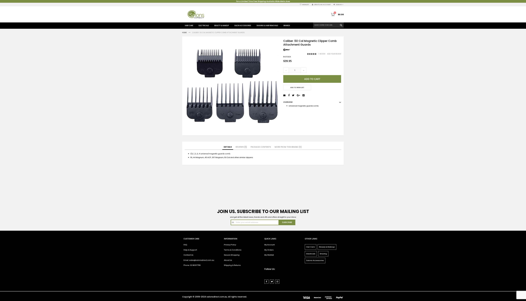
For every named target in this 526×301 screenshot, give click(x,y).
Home (184, 32)
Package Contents (261, 147)
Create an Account (322, 5)
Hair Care (310, 247)
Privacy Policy (230, 244)
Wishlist (305, 5)
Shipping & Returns (232, 265)
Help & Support (190, 250)
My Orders (269, 250)
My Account (269, 244)
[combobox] (328, 25)
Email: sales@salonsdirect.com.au (199, 260)
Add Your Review (334, 54)
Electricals (310, 253)
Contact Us (188, 255)
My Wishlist (269, 255)
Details (228, 147)
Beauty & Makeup (327, 247)
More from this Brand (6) (288, 147)
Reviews (241, 147)
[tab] (227, 147)
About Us (228, 260)
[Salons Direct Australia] (196, 14)
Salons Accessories (315, 260)
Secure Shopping (231, 255)
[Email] (284, 95)
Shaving (323, 253)
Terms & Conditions (232, 250)
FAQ (185, 244)
